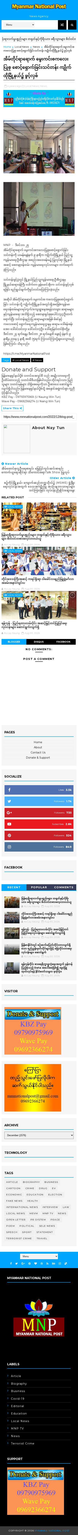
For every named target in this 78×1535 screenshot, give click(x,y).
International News (22, 1207)
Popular (39, 887)
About (38, 747)
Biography (31, 1182)
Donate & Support (38, 757)
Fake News (14, 1200)
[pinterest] (29, 1263)
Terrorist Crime (19, 1238)
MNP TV (48, 1213)
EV (54, 1188)
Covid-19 (17, 1398)
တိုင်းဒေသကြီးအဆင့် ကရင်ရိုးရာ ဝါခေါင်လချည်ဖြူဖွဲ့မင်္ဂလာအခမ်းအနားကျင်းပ (38, 580)
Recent (14, 887)
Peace (55, 1219)
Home (7, 46)
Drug (43, 1188)
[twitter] (16, 1263)
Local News (22, 46)
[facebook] (11, 1263)
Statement (45, 1232)
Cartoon (13, 1188)
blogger (14, 641)
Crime (29, 1188)
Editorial (17, 1406)
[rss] (47, 1263)
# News (37, 360)
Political (27, 1225)
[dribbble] (42, 1263)
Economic (14, 1194)
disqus (39, 641)
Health (32, 1200)
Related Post (13, 497)
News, (43, 86)
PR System (38, 1219)
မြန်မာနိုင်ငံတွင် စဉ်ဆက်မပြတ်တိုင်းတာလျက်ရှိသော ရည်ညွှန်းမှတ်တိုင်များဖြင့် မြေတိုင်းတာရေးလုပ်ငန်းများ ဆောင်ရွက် (46, 948)
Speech (11, 1232)
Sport (27, 1232)
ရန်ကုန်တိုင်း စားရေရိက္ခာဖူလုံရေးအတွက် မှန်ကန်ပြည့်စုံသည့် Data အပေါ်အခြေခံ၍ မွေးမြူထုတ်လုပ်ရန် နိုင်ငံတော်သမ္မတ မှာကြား (46, 967)
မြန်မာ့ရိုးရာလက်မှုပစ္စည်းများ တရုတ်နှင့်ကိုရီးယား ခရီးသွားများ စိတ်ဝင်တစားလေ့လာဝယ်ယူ (36, 536)
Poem (10, 1225)
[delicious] (66, 1263)
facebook (63, 641)
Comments (64, 887)
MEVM (34, 1213)
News (36, 46)
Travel (42, 1238)
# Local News (20, 360)
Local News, (32, 86)
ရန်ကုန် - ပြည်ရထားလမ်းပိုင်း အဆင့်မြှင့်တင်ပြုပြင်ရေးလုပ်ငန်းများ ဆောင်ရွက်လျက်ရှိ (34, 625)
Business (51, 1182)
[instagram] (60, 1263)
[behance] (53, 1263)
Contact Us (38, 752)
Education (35, 1194)
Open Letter (16, 1219)
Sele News (47, 1225)
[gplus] (23, 1263)
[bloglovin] (35, 1263)
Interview (50, 1207)
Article (12, 1182)
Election (55, 1194)
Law (66, 1207)
